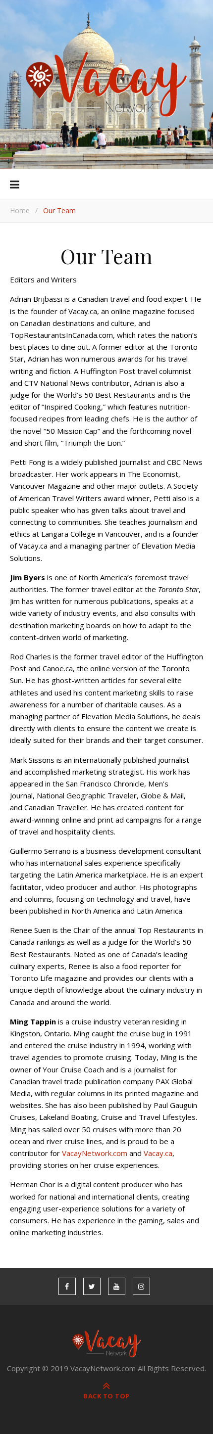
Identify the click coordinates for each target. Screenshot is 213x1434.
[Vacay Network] (106, 84)
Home (20, 210)
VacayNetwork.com (94, 1153)
